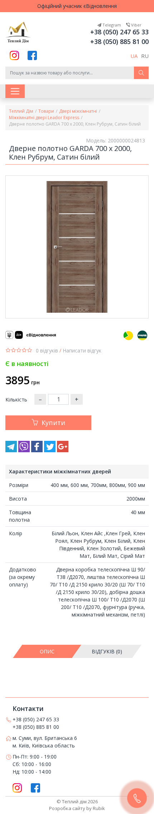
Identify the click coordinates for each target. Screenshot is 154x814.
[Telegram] (11, 450)
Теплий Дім (21, 111)
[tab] (47, 651)
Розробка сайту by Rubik (77, 808)
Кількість (16, 399)
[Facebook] (37, 450)
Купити (53, 422)
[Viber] (24, 450)
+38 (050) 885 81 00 (119, 41)
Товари (46, 111)
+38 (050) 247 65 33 (119, 32)
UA (134, 55)
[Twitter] (50, 450)
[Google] (62, 450)
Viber (135, 25)
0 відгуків (47, 350)
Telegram (111, 25)
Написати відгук (82, 350)
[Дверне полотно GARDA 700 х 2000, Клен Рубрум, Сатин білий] (77, 246)
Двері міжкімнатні (78, 111)
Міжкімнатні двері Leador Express (44, 117)
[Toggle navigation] (15, 91)
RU (145, 55)
